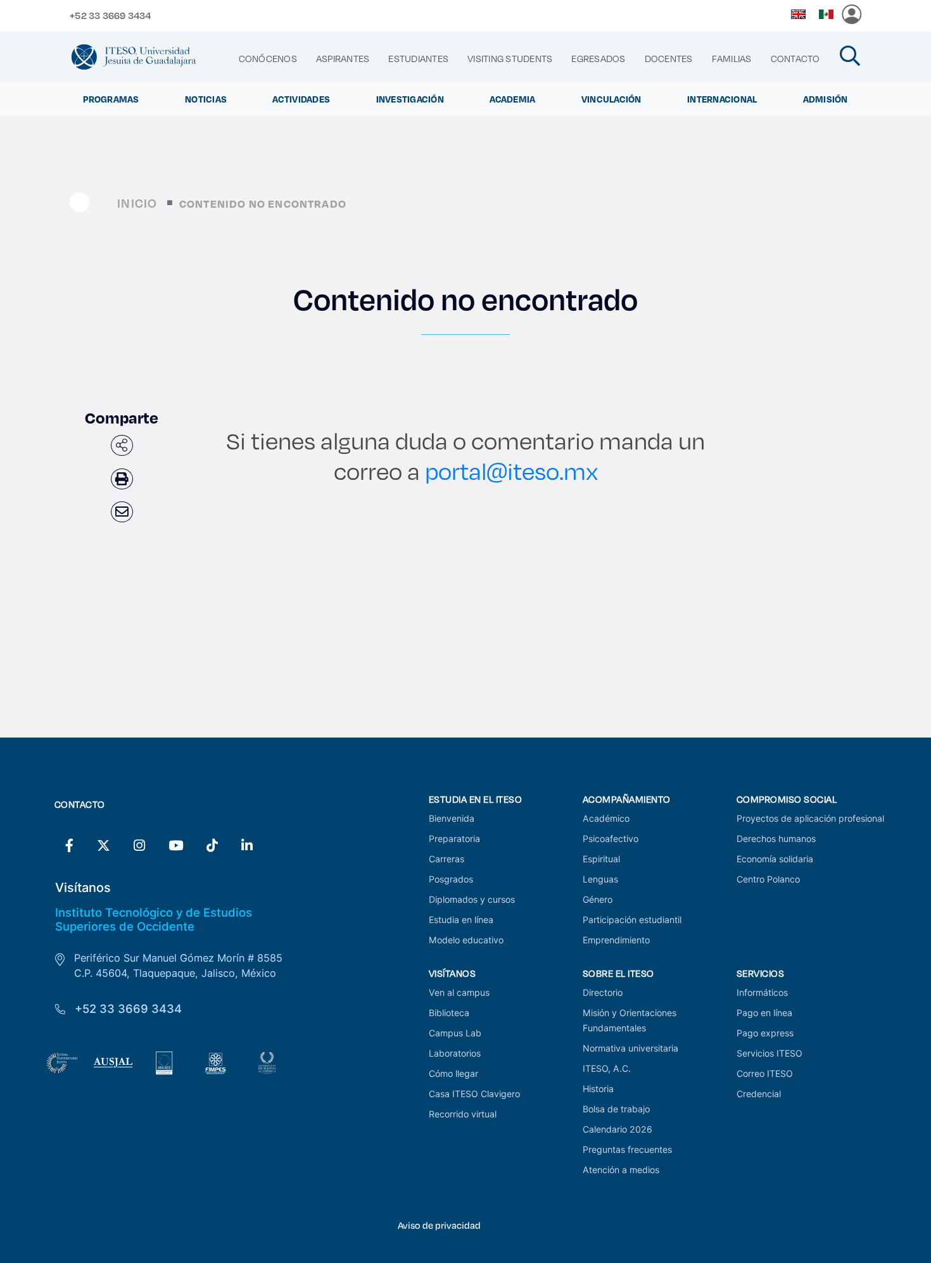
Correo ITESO (765, 1073)
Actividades (301, 99)
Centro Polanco (768, 879)
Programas (111, 99)
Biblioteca (449, 1012)
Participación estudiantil (632, 919)
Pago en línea (764, 1012)
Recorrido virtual (463, 1114)
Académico (606, 818)
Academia (512, 99)
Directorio (603, 992)
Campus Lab (455, 1032)
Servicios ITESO (769, 1053)
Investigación (410, 99)
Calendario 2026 (617, 1129)
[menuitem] (268, 59)
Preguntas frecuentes (627, 1149)
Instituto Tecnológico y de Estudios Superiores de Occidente (153, 919)
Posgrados (451, 879)
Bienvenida (451, 818)
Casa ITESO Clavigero (474, 1093)
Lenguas (600, 879)
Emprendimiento (616, 939)
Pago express (765, 1032)
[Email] (122, 511)
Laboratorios (455, 1053)
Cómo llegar (453, 1073)
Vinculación (611, 99)
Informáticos (762, 992)
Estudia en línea (461, 919)
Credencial (759, 1093)
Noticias (206, 99)
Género (597, 899)
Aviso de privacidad (439, 1225)
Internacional (722, 99)
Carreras (446, 858)
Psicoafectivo (610, 838)
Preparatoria (454, 838)
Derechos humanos (776, 838)
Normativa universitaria (630, 1048)
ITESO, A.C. (607, 1068)
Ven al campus (459, 992)
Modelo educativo (466, 939)
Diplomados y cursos (472, 899)
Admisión (825, 99)
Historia (598, 1088)
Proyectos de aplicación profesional (810, 818)
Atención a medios (621, 1169)
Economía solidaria (775, 858)
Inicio (137, 202)
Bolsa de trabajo (616, 1108)
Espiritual (601, 858)
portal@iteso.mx (511, 470)
